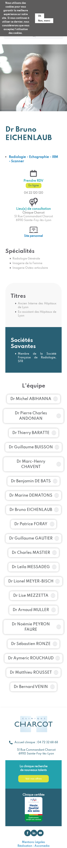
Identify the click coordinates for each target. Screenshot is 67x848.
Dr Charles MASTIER (31, 553)
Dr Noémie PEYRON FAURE (31, 627)
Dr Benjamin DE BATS (31, 481)
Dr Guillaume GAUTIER (31, 538)
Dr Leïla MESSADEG (31, 567)
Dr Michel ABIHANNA (30, 399)
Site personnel (33, 236)
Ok (39, 15)
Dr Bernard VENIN (31, 687)
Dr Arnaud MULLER (31, 610)
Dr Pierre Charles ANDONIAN (31, 416)
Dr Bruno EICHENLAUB (30, 510)
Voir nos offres (33, 778)
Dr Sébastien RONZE (31, 644)
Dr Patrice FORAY (30, 524)
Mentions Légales (33, 842)
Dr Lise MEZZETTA (30, 596)
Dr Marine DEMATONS (30, 495)
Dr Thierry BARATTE (30, 433)
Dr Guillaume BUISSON (31, 447)
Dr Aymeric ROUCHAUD (31, 658)
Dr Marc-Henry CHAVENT (31, 464)
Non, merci (44, 20)
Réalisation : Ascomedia (33, 846)
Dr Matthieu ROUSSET (31, 673)
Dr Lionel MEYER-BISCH (30, 581)
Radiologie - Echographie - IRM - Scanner (33, 159)
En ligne (33, 185)
